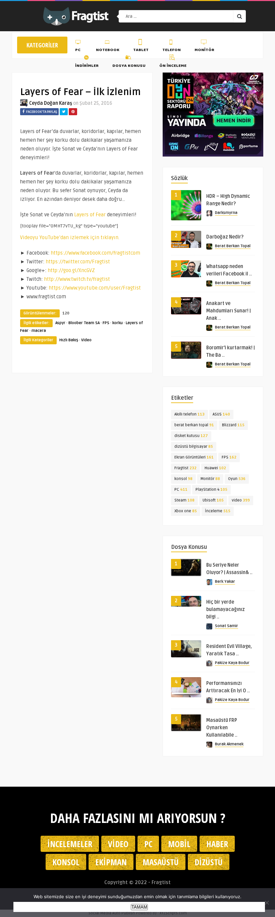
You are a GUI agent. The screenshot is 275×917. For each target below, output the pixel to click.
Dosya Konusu (129, 66)
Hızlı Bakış (68, 340)
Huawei (215, 468)
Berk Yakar (225, 581)
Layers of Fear (90, 215)
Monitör (204, 50)
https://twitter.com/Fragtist (78, 262)
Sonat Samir (226, 625)
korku (117, 322)
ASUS (221, 414)
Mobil (179, 843)
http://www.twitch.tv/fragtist (77, 279)
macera (39, 330)
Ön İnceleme (172, 66)
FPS (106, 322)
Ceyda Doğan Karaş (50, 103)
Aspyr (60, 322)
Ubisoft (213, 500)
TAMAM (139, 907)
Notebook (107, 50)
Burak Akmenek (229, 744)
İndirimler (87, 66)
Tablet (141, 50)
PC (77, 50)
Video (86, 340)
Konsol (65, 862)
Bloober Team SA (84, 322)
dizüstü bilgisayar (193, 446)
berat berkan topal (194, 425)
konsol (183, 478)
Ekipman (111, 862)
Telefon (171, 50)
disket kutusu (191, 435)
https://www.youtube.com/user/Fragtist (95, 288)
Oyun (236, 478)
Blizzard (233, 425)
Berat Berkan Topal (233, 246)
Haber (217, 843)
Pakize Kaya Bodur (232, 662)
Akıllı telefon (189, 414)
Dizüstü (209, 862)
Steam (184, 500)
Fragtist (185, 468)
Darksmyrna (226, 212)
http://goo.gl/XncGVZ (71, 270)
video (241, 500)
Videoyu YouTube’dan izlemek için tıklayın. (69, 237)
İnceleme (217, 511)
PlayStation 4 (211, 489)
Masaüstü (161, 862)
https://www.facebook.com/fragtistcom (95, 253)
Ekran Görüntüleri (194, 457)
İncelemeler (69, 843)
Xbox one (185, 511)
